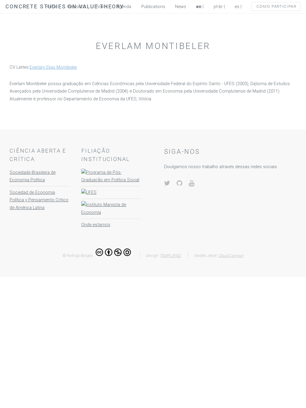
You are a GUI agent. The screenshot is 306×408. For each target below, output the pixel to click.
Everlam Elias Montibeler (53, 67)
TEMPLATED (170, 255)
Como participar (276, 6)
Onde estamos (95, 224)
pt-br (218, 6)
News (180, 6)
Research (76, 6)
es (237, 6)
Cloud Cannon (231, 255)
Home (51, 6)
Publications (153, 6)
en (198, 6)
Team (101, 6)
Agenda (124, 6)
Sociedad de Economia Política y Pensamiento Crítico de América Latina (39, 200)
